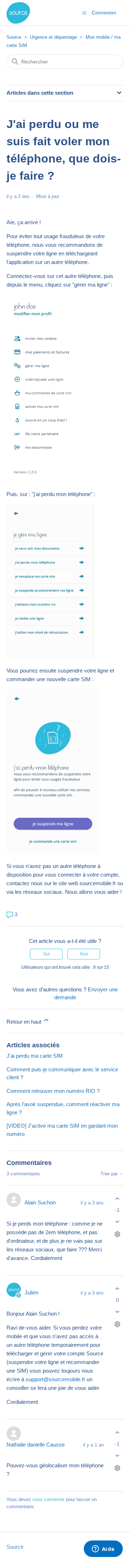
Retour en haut (24, 1022)
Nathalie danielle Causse (35, 1444)
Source (13, 37)
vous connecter (48, 1499)
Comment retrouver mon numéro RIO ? (53, 1091)
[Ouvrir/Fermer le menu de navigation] (84, 12)
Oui (46, 954)
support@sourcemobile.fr (55, 1379)
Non (84, 954)
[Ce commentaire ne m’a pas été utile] (117, 1221)
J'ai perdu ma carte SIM (34, 1056)
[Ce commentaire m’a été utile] (117, 1199)
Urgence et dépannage (53, 37)
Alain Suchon (40, 1202)
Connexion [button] (104, 12)
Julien (31, 1292)
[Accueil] (18, 13)
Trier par (109, 1173)
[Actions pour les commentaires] (117, 1234)
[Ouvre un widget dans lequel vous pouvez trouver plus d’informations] (103, 1549)
